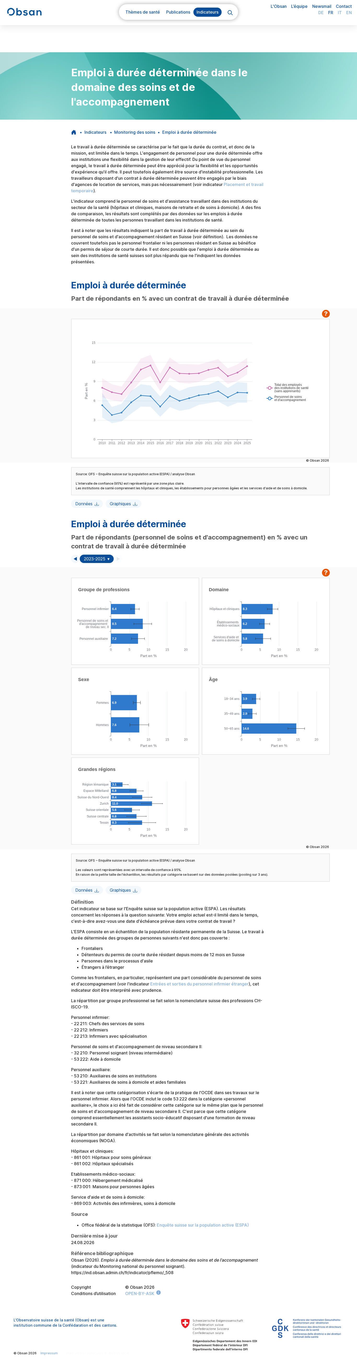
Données (84, 503)
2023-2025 (94, 558)
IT (340, 12)
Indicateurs (95, 132)
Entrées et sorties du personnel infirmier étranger (199, 983)
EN (349, 12)
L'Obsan (279, 6)
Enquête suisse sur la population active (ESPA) (203, 1225)
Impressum (49, 1353)
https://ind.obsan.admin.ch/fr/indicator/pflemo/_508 (122, 1272)
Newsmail (321, 6)
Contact (344, 6)
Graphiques (120, 503)
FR (330, 12)
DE (321, 12)
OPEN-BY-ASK (139, 1293)
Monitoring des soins (134, 132)
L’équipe (299, 6)
